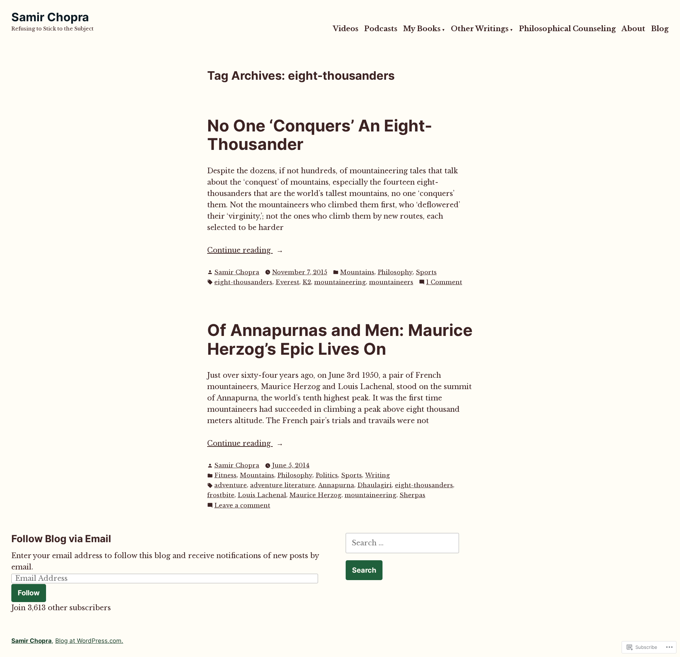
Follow (29, 593)
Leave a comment (242, 505)
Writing (377, 475)
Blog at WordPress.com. (89, 640)
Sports (426, 272)
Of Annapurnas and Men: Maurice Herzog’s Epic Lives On (339, 339)
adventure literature (282, 485)
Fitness (225, 475)
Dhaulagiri (374, 485)
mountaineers (391, 282)
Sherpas (412, 495)
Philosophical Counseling (567, 29)
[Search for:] (402, 543)
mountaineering (340, 282)
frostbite (220, 495)
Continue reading (240, 251)
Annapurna (336, 485)
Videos (345, 29)
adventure (230, 485)
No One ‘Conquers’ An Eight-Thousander (319, 135)
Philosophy (395, 272)
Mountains (357, 272)
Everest (287, 282)
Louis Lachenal (262, 495)
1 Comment (444, 282)
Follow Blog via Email (61, 539)
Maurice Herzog (315, 495)
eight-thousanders (243, 282)
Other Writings (480, 29)
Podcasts (380, 29)
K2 (306, 282)
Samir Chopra (50, 17)
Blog (660, 29)
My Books (422, 29)
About (633, 29)
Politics (327, 475)
